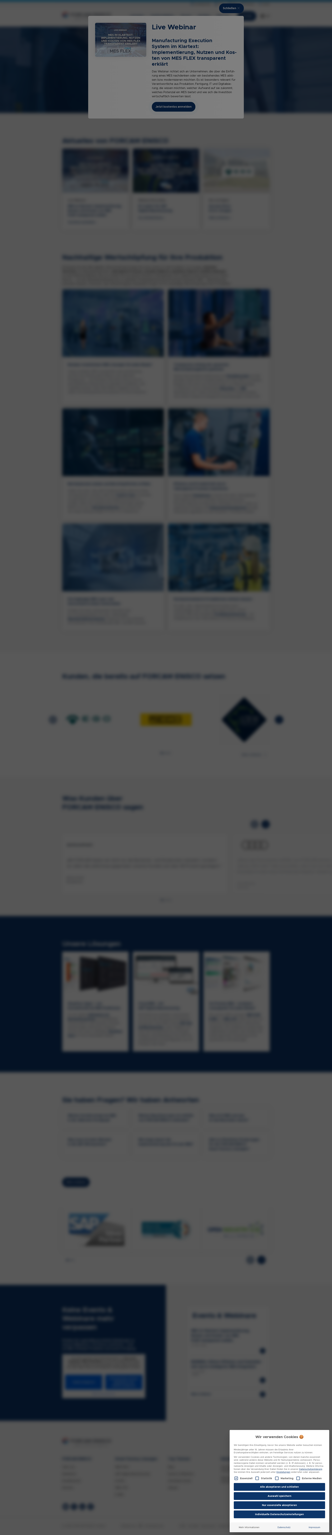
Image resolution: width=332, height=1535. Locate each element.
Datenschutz (284, 1527)
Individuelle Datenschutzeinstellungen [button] (279, 1514)
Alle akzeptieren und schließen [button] (279, 1486)
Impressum (314, 1527)
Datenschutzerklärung (310, 1469)
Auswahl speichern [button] (279, 1496)
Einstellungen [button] (283, 1472)
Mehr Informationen (249, 1527)
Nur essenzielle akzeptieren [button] (279, 1505)
